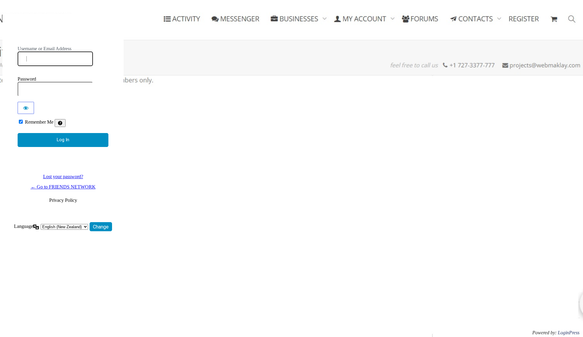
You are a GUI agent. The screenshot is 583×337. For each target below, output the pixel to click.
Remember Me (39, 122)
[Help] (60, 123)
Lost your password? (63, 176)
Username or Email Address (44, 48)
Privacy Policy (63, 200)
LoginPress (568, 332)
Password (27, 79)
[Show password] (26, 108)
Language (23, 226)
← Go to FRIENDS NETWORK (63, 186)
